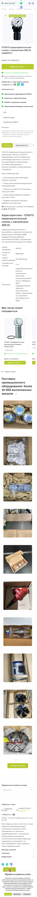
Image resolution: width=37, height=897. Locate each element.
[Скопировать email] (15, 84)
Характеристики (22, 145)
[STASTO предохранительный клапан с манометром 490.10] (17, 28)
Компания (5, 853)
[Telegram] (22, 84)
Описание (7, 145)
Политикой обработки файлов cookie (17, 890)
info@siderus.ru (7, 84)
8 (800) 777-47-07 (8, 209)
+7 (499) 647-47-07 (8, 809)
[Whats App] (21, 3)
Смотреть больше (17, 766)
